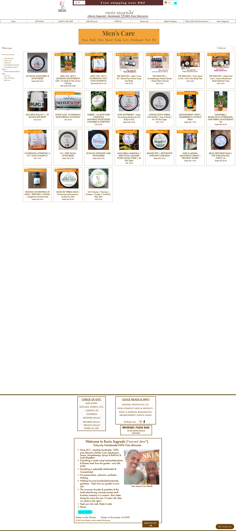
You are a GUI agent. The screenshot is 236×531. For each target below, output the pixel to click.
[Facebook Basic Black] (144, 421)
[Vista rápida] (37, 62)
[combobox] (226, 48)
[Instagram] (140, 421)
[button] (175, 3)
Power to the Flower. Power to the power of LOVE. (103, 517)
